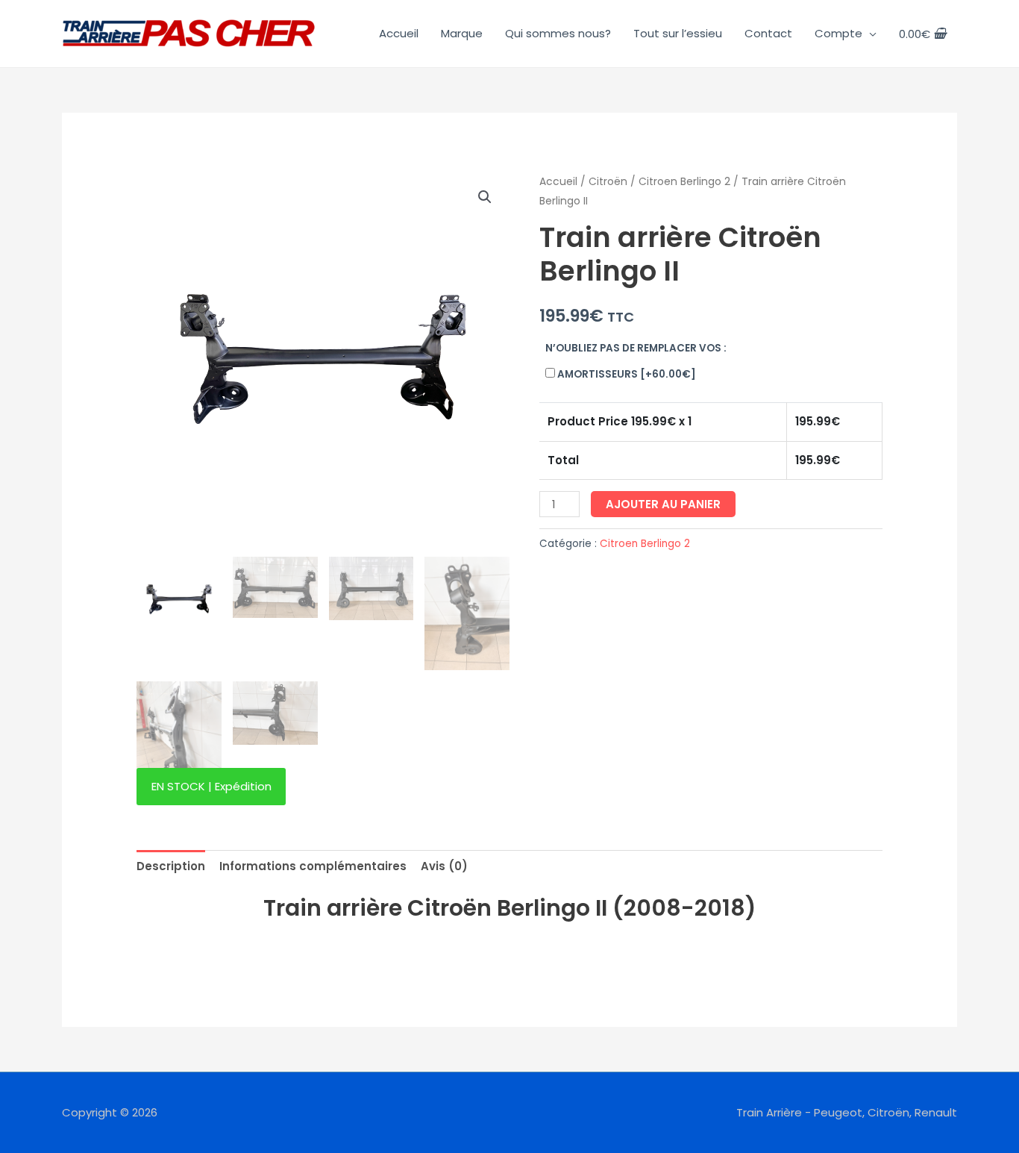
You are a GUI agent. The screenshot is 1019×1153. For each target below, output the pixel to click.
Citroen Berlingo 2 (684, 182)
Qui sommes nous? (558, 33)
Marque (462, 33)
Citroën (608, 182)
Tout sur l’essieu (677, 33)
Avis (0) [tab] (444, 866)
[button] (484, 197)
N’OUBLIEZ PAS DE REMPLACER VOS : (636, 348)
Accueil (398, 33)
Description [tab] (171, 866)
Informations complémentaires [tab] (313, 866)
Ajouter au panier (663, 504)
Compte (838, 33)
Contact (768, 33)
